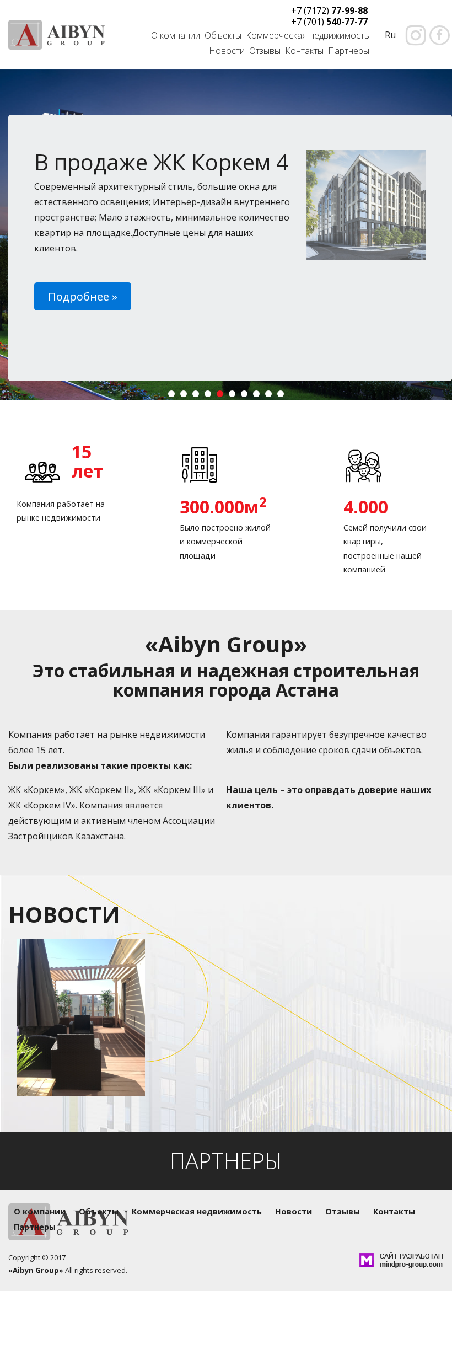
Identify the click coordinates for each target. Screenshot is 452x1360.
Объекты (223, 35)
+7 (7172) (329, 10)
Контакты (304, 51)
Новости (227, 51)
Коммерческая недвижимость (307, 35)
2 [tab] (185, 395)
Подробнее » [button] (82, 296)
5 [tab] (222, 395)
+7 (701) (329, 21)
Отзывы (265, 51)
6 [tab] (234, 395)
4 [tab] (210, 395)
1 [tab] (173, 395)
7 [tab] (246, 395)
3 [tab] (197, 395)
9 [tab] (270, 395)
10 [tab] (282, 395)
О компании (175, 35)
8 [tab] (258, 395)
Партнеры (348, 51)
